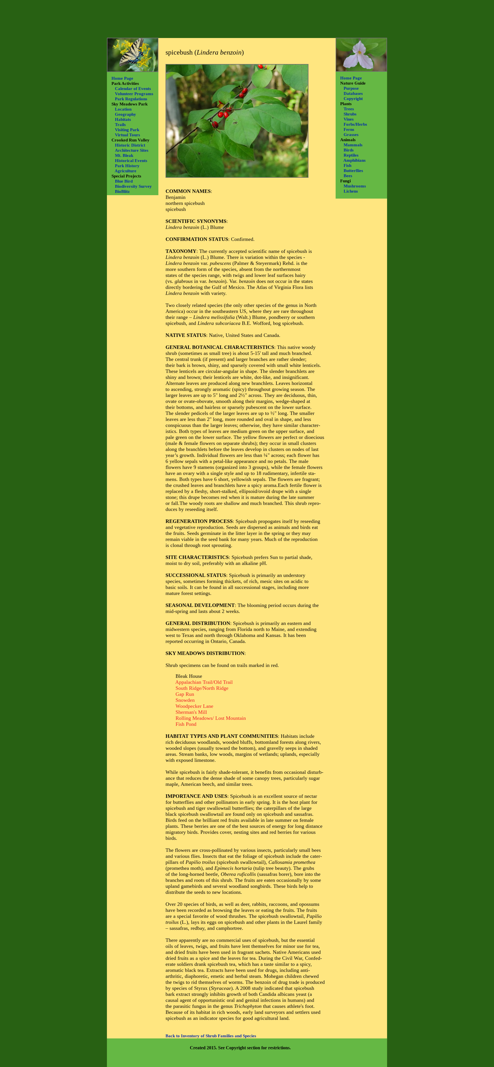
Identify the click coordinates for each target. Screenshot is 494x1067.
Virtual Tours (127, 135)
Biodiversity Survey (133, 186)
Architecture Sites (131, 150)
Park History (127, 165)
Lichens (351, 191)
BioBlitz (122, 191)
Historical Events (131, 160)
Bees (348, 175)
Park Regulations (131, 99)
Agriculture (125, 171)
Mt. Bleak (124, 155)
